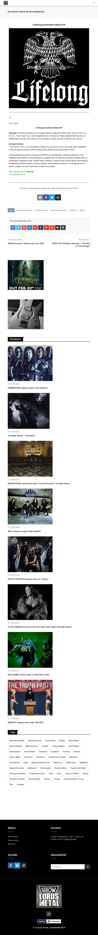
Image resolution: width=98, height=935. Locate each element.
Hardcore (28, 757)
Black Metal (74, 741)
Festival (66, 751)
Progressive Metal (17, 773)
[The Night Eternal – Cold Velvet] (49, 411)
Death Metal (73, 746)
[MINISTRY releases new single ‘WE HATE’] (49, 698)
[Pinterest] (46, 227)
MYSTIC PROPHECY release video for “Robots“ (28, 579)
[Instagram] (58, 197)
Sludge (81, 210)
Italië (26, 762)
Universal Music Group (74, 779)
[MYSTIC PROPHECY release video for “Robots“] (49, 554)
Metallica (84, 762)
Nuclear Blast (60, 768)
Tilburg (47, 779)
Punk (51, 773)
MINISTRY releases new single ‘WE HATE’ (26, 722)
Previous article (16, 240)
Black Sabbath (15, 746)
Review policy (13, 840)
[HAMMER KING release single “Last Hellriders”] (49, 363)
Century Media (58, 746)
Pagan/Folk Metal (78, 768)
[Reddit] (52, 227)
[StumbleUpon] (35, 227)
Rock (59, 773)
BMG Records (32, 746)
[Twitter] (52, 197)
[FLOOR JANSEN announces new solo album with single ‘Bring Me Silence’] (49, 602)
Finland (77, 751)
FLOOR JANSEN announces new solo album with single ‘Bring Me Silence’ (40, 627)
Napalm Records (16, 768)
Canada (44, 746)
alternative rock (34, 741)
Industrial (73, 757)
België (62, 741)
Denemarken (14, 751)
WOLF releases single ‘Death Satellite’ (24, 531)
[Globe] (40, 197)
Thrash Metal (34, 779)
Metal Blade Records (41, 762)
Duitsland (43, 751)
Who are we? (13, 837)
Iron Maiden (14, 762)
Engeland (55, 751)
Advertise (11, 844)
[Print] (63, 227)
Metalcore (58, 762)
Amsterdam (50, 741)
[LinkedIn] (29, 227)
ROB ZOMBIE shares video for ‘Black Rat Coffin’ (28, 675)
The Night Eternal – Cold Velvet (21, 436)
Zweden (20, 784)
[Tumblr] (40, 227)
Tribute (57, 779)
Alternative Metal (16, 741)
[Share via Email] (57, 227)
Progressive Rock (37, 773)
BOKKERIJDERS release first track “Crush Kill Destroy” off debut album (38, 483)
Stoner (85, 773)
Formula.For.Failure (41, 210)
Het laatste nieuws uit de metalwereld (26, 11)
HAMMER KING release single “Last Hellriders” (28, 388)
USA (11, 784)
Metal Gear (71, 762)
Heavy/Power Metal (56, 757)
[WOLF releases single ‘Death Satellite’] (49, 507)
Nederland (72, 210)
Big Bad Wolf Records (24, 210)
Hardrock (40, 757)
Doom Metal (29, 751)
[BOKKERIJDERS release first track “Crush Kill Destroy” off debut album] (49, 459)
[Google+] (24, 227)
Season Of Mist (72, 773)
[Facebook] (46, 197)
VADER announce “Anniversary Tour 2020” (26, 243)
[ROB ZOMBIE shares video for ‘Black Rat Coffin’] (49, 650)
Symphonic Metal (16, 779)
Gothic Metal (14, 757)
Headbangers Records (58, 210)
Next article (83, 240)
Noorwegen (46, 768)
